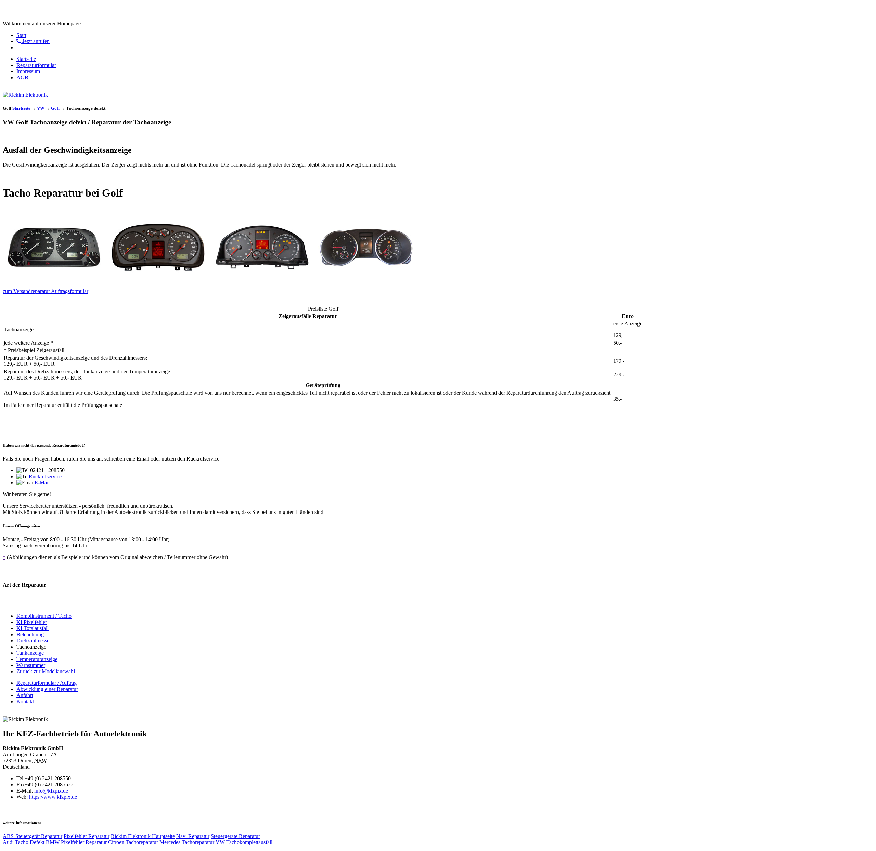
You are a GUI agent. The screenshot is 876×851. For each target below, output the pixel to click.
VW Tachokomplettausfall (244, 842)
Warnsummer (30, 665)
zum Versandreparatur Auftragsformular (45, 291)
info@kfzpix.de (51, 791)
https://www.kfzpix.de (53, 797)
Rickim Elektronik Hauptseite (143, 836)
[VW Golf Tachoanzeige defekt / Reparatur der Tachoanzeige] (54, 279)
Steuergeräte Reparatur (235, 836)
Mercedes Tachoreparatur (186, 842)
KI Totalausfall (32, 628)
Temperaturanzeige (36, 659)
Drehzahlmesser (33, 640)
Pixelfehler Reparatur (87, 836)
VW (40, 108)
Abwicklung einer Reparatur (47, 689)
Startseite (26, 59)
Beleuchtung (30, 634)
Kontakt (25, 701)
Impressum (28, 71)
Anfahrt (24, 695)
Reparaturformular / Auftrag (46, 683)
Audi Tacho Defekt (23, 842)
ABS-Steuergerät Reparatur (32, 836)
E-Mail (42, 483)
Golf (55, 108)
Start (21, 35)
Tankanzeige (30, 653)
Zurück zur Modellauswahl (45, 671)
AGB (22, 77)
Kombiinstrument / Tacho (44, 616)
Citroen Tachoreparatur (133, 842)
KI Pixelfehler (31, 622)
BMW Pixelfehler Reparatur (76, 842)
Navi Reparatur (192, 836)
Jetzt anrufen (35, 41)
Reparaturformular (36, 65)
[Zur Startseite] (25, 95)
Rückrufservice (45, 476)
